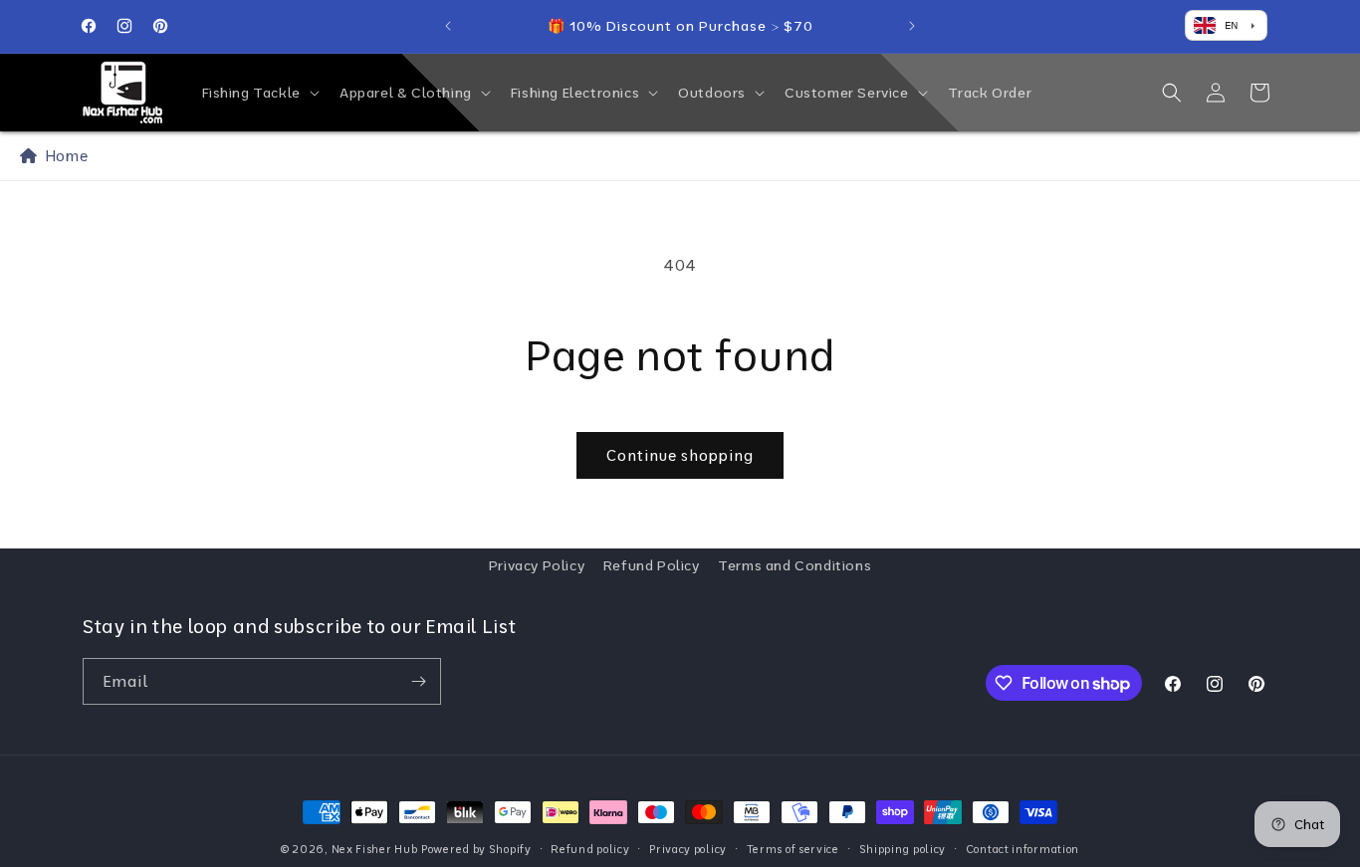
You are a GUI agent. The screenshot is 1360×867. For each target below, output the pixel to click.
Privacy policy (688, 849)
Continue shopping (680, 455)
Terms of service (793, 849)
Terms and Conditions (794, 565)
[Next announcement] (912, 26)
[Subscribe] (418, 681)
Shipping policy (903, 849)
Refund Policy (651, 565)
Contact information (1022, 849)
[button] (259, 92)
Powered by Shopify (476, 849)
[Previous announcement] (448, 26)
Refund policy (590, 849)
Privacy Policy (536, 565)
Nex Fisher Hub (375, 849)
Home (63, 155)
